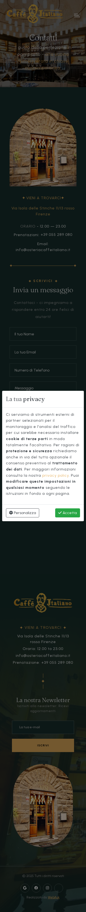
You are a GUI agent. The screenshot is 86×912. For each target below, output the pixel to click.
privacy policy (55, 475)
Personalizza (24, 513)
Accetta (69, 513)
